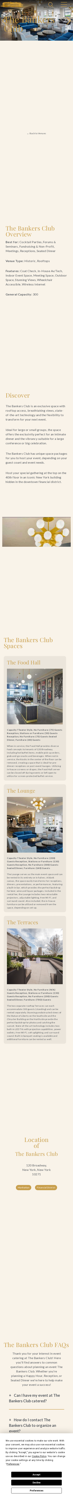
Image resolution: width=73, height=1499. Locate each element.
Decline (36, 1482)
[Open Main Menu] (63, 5)
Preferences (36, 1490)
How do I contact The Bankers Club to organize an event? (32, 1425)
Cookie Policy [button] (39, 1456)
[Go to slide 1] (36, 38)
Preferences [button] (13, 1464)
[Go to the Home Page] (13, 4)
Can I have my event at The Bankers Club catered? (34, 1398)
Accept (36, 1474)
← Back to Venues (36, 133)
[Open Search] (51, 5)
